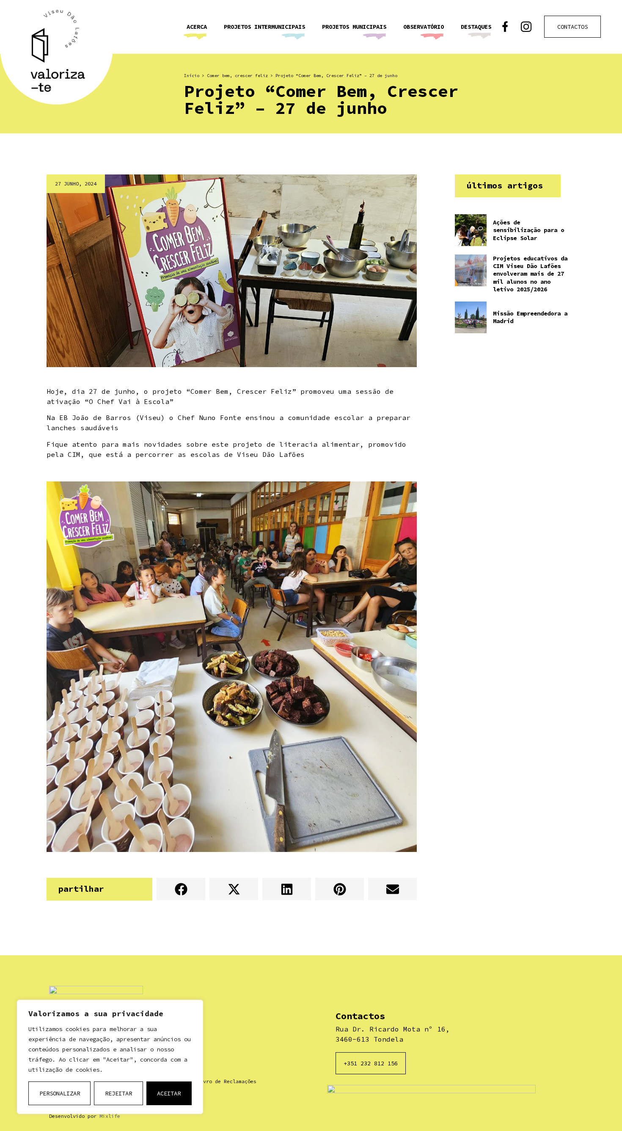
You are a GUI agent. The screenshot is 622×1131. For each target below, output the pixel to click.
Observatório (423, 26)
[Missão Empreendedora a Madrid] (471, 317)
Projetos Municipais (354, 26)
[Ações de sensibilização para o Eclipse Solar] (471, 230)
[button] (181, 889)
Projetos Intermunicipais (264, 26)
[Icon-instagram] (526, 27)
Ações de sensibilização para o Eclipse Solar (528, 229)
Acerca (197, 26)
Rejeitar (118, 1093)
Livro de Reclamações (226, 1081)
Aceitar (169, 1093)
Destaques (476, 26)
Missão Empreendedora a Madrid (530, 317)
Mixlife (109, 1116)
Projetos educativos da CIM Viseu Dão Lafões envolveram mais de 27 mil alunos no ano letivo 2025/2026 (530, 273)
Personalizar (59, 1093)
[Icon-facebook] (505, 27)
